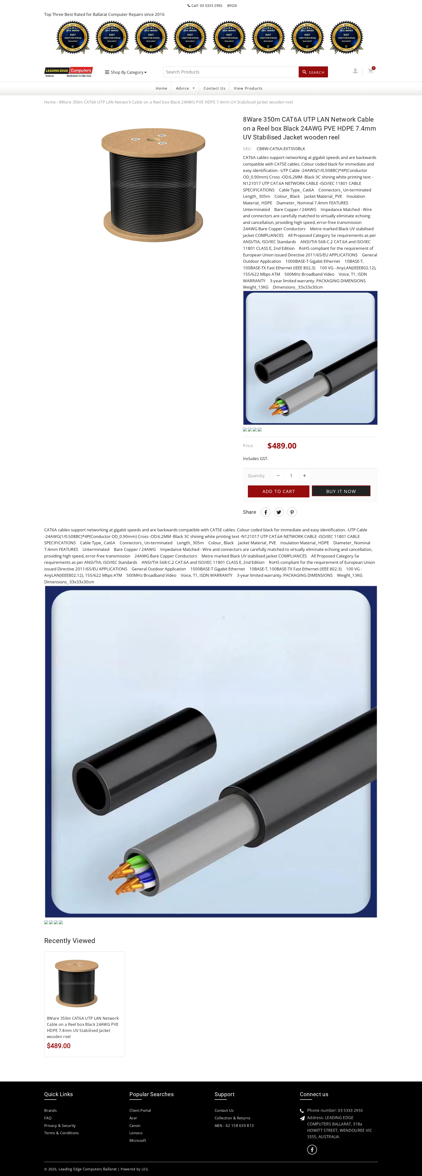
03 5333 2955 (350, 1110)
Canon (135, 1125)
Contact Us (214, 88)
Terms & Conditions (61, 1132)
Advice (183, 88)
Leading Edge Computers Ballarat (88, 1168)
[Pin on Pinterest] (292, 512)
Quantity (256, 475)
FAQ (48, 1117)
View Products (248, 88)
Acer (133, 1117)
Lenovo (135, 1132)
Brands (50, 1110)
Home (162, 88)
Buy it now (341, 491)
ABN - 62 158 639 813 (234, 1125)
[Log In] (355, 71)
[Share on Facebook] (266, 512)
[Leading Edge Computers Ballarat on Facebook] (312, 1149)
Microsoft (137, 1140)
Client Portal (140, 1110)
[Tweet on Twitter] (279, 512)
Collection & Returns (232, 1117)
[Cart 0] (370, 71)
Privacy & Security (60, 1125)
